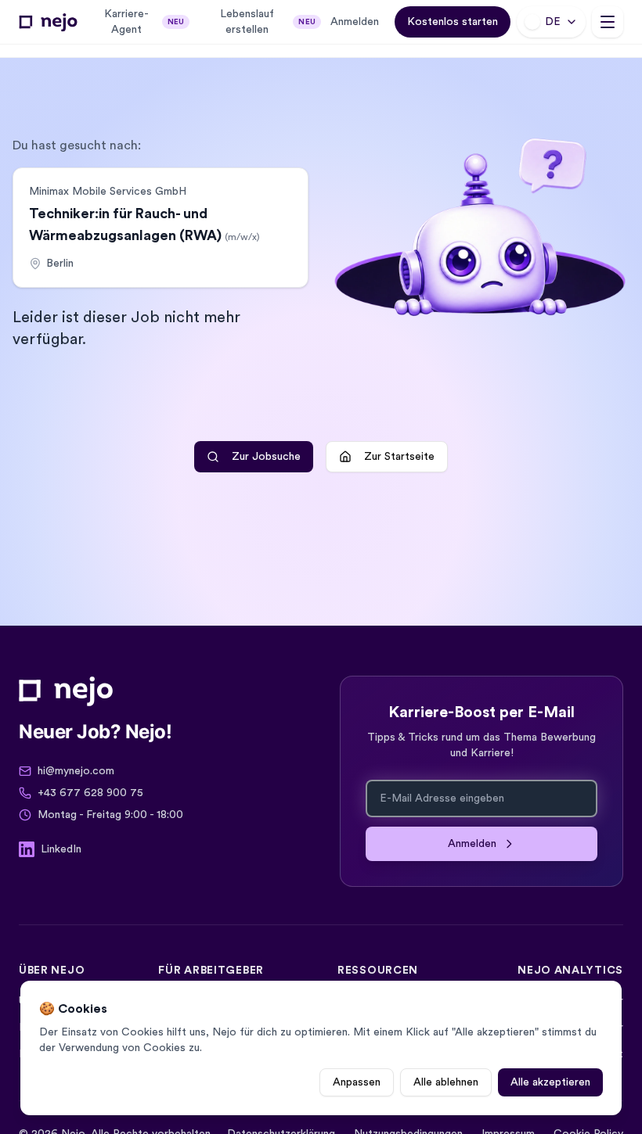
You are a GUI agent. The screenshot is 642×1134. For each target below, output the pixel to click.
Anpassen (357, 1082)
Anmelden (354, 21)
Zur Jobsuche (266, 456)
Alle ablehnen (445, 1082)
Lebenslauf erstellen (268, 22)
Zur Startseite (399, 456)
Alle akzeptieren (550, 1082)
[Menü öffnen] (607, 22)
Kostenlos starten (452, 21)
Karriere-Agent (144, 22)
